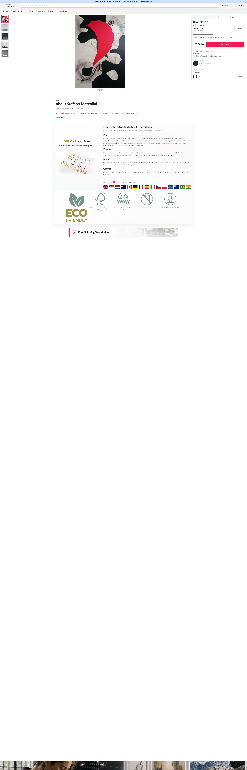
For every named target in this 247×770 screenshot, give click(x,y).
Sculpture (51, 11)
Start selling (225, 5)
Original (205, 17)
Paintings (5, 11)
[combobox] (203, 33)
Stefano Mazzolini (205, 63)
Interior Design (63, 11)
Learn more (218, 56)
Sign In (241, 5)
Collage (202, 69)
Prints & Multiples (17, 11)
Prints (232, 17)
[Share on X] (195, 76)
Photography (40, 11)
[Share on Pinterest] (198, 76)
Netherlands (10, 6)
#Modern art (197, 72)
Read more (59, 117)
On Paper (29, 11)
